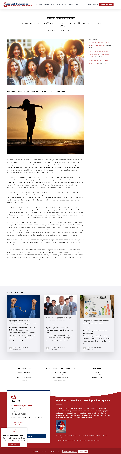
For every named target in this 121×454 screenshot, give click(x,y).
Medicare (24, 380)
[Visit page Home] (17, 4)
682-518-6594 (18, 422)
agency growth (13, 321)
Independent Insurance (96, 324)
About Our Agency (60, 372)
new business (50, 324)
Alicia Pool (53, 30)
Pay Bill (97, 372)
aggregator (60, 318)
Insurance (50, 18)
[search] (117, 4)
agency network (51, 318)
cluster (95, 321)
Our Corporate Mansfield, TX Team (60, 375)
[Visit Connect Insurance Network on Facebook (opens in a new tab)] (12, 429)
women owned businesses (65, 18)
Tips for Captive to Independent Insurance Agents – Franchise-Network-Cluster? (101, 54)
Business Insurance (24, 375)
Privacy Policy (59, 438)
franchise (85, 324)
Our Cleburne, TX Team (60, 377)
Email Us (16, 425)
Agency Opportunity (60, 380)
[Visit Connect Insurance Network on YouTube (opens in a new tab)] (19, 429)
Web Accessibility (97, 375)
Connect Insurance (52, 321)
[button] (28, 436)
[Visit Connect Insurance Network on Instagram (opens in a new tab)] (23, 429)
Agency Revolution (90, 435)
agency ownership (24, 321)
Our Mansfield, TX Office (21, 406)
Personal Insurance (24, 372)
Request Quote (97, 377)
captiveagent (13, 324)
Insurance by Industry (24, 377)
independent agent (24, 324)
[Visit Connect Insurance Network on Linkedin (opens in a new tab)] (16, 429)
